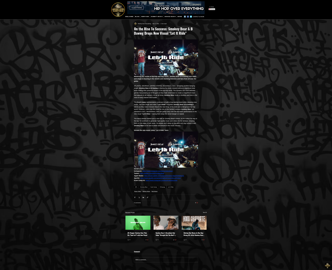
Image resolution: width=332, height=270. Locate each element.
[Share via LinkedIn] (143, 197)
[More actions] (197, 24)
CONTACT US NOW (198, 16)
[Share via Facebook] (135, 197)
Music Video (137, 191)
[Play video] (166, 149)
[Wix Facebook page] (188, 17)
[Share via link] (147, 197)
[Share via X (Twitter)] (139, 197)
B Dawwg (162, 187)
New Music (155, 191)
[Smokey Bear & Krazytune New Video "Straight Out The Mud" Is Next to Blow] (166, 223)
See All (205, 212)
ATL (136, 187)
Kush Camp (154, 187)
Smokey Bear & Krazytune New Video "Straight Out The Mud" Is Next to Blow (166, 234)
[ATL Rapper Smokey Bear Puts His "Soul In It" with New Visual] (137, 223)
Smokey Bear (144, 187)
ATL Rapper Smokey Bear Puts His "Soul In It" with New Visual (137, 234)
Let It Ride (171, 187)
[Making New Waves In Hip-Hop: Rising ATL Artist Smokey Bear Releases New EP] (194, 223)
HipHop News (146, 191)
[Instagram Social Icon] (185, 17)
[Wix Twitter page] (191, 17)
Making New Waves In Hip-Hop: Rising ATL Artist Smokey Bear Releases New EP (194, 234)
